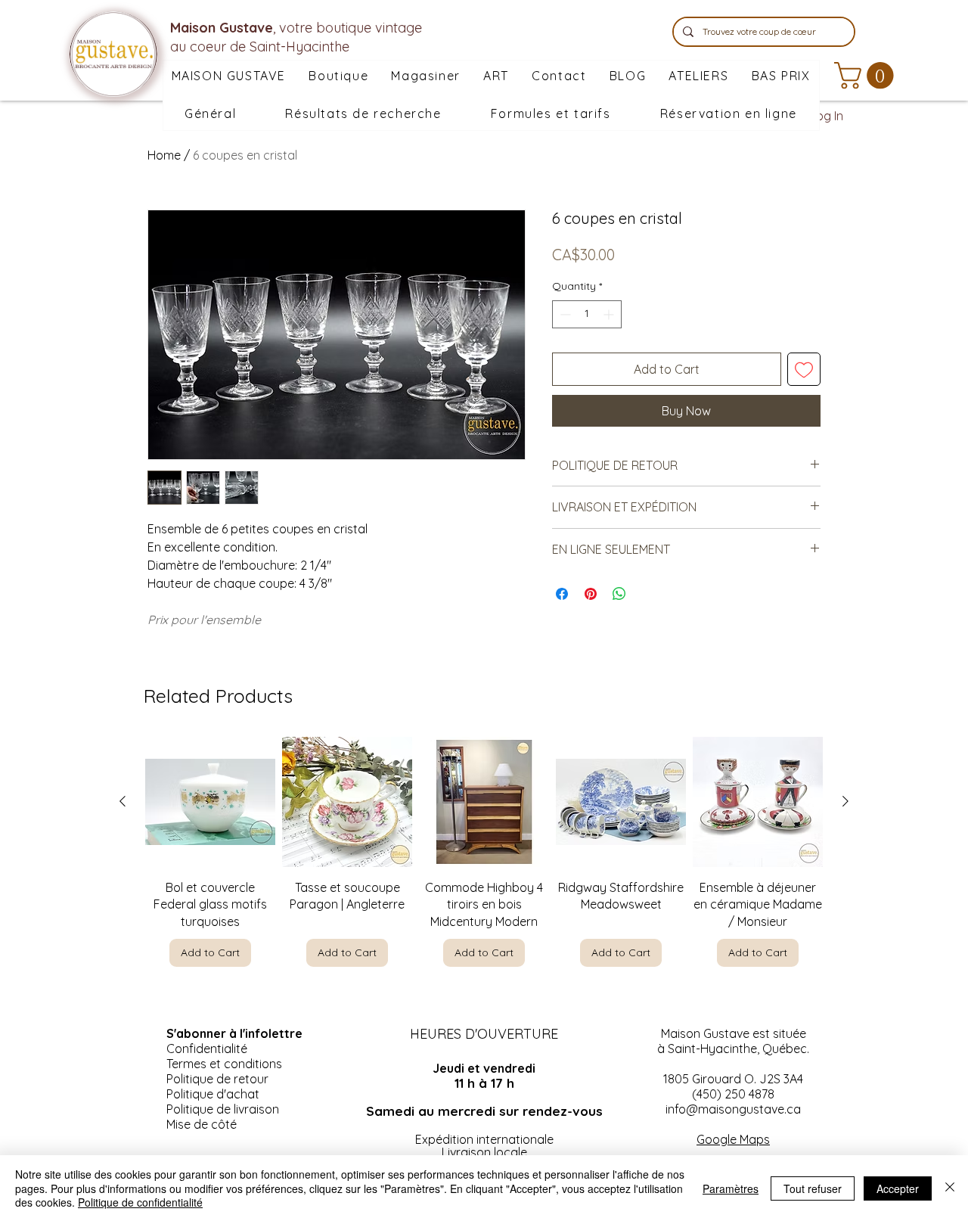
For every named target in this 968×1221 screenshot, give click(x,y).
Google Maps (733, 1139)
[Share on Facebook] (562, 594)
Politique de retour (217, 1078)
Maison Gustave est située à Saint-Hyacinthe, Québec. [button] (733, 1041)
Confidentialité (206, 1048)
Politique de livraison (222, 1109)
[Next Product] (845, 801)
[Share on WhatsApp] (619, 594)
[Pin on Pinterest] (591, 594)
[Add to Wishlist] (804, 369)
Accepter (897, 1188)
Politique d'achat (212, 1093)
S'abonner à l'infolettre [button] (234, 1033)
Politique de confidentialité (140, 1202)
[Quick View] (210, 802)
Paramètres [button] (731, 1188)
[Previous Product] (122, 801)
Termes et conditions (224, 1063)
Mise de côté (201, 1124)
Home (164, 155)
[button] (426, 76)
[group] (484, 852)
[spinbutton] (586, 314)
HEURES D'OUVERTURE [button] (484, 1033)
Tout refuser (812, 1188)
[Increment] (609, 314)
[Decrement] (563, 314)
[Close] (950, 1188)
